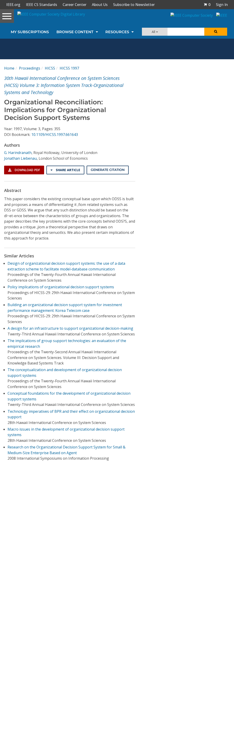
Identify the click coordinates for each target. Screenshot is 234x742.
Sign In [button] (222, 4)
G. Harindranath (18, 152)
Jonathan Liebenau (20, 158)
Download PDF (27, 170)
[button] (207, 4)
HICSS (50, 68)
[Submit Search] (215, 32)
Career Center (74, 4)
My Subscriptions (30, 32)
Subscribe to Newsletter (134, 4)
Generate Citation (108, 170)
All (154, 32)
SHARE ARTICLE (67, 170)
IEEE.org (13, 4)
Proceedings (29, 68)
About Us (100, 4)
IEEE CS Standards (41, 4)
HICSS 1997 (69, 68)
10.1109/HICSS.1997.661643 (54, 134)
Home (9, 68)
